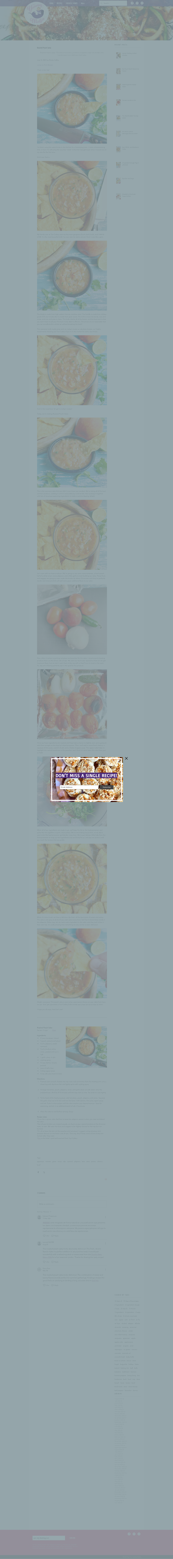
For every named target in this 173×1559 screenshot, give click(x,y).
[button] (126, 758)
